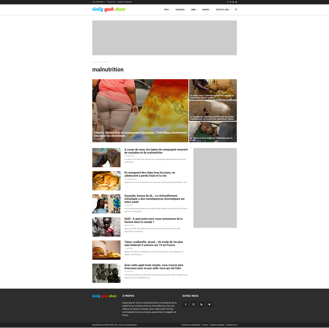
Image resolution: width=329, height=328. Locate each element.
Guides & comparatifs (125, 2)
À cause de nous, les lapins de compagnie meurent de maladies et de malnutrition (156, 151)
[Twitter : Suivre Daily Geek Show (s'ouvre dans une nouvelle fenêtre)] (236, 2)
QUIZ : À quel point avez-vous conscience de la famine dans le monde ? (153, 220)
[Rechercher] (236, 9)
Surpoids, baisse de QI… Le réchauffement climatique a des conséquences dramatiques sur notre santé (154, 199)
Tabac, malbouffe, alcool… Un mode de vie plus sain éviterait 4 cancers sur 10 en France (153, 243)
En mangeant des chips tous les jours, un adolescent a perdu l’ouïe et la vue (149, 174)
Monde (205, 9)
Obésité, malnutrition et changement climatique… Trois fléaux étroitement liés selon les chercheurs (140, 134)
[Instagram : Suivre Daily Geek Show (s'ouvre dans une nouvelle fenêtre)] (230, 2)
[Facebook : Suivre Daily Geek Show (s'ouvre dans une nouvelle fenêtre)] (227, 2)
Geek (193, 9)
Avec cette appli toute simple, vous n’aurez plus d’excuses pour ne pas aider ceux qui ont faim (153, 267)
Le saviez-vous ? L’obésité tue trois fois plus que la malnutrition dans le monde (212, 96)
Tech (166, 9)
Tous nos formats (98, 2)
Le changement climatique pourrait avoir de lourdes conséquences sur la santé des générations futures (212, 118)
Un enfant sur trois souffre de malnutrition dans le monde (211, 139)
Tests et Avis (111, 2)
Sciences (180, 9)
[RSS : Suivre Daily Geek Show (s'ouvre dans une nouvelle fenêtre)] (233, 2)
